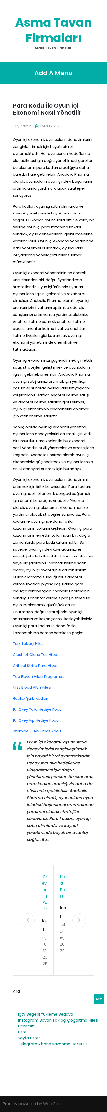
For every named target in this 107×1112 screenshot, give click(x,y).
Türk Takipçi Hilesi (28, 643)
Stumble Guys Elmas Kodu (37, 731)
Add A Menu (53, 73)
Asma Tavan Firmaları (53, 30)
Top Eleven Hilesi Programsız (39, 676)
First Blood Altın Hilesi (32, 687)
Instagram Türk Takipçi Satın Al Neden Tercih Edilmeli (63, 913)
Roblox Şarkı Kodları (30, 698)
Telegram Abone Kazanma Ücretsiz (52, 1044)
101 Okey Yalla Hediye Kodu (37, 709)
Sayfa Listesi (29, 1038)
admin (26, 126)
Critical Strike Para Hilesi (35, 665)
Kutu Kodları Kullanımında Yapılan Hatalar (44, 926)
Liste (22, 1032)
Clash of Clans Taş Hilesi (35, 654)
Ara (16, 991)
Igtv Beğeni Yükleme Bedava (45, 1014)
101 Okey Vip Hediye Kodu (36, 720)
